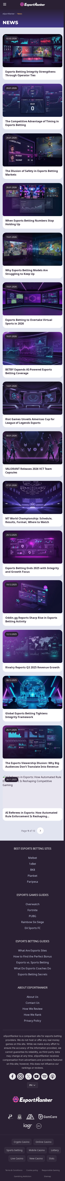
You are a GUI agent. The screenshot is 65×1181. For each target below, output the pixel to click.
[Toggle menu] (4, 4)
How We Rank (32, 1015)
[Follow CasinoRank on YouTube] (36, 1076)
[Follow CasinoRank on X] (28, 1076)
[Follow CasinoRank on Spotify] (44, 1076)
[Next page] (40, 830)
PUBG (32, 916)
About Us (32, 997)
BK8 (32, 870)
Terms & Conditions (13, 1170)
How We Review (32, 1009)
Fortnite (33, 910)
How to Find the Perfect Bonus (32, 956)
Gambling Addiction (22, 1176)
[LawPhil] (19, 1116)
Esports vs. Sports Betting (32, 962)
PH (30, 1085)
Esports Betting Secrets (32, 974)
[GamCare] (47, 1116)
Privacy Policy (32, 1020)
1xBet (32, 864)
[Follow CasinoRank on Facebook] (12, 1076)
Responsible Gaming (51, 1170)
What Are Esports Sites (32, 950)
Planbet (32, 876)
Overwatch (33, 904)
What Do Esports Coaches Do (32, 968)
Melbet (32, 858)
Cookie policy (32, 1170)
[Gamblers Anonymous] (30, 1116)
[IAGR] (28, 1126)
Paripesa (32, 881)
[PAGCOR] (10, 1116)
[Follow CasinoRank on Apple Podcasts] (52, 1076)
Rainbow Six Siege (32, 922)
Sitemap (47, 1176)
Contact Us (33, 1003)
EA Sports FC (32, 928)
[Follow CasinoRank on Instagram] (20, 1076)
